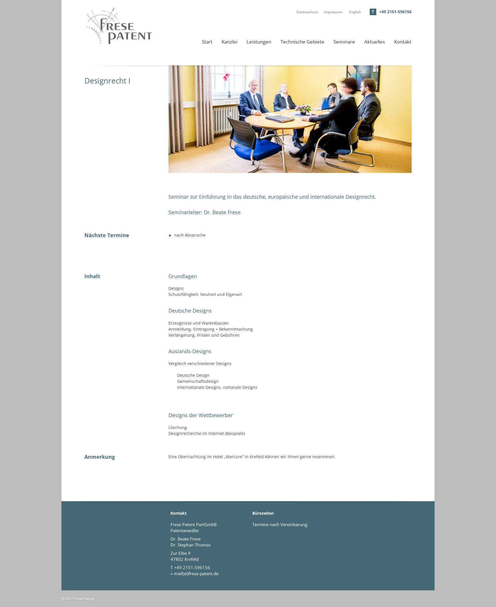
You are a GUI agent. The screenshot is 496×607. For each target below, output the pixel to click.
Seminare (344, 41)
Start (207, 41)
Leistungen (259, 41)
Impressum (333, 11)
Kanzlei (229, 41)
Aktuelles (374, 41)
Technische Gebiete (302, 41)
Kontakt (402, 41)
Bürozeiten (263, 513)
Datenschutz (307, 11)
